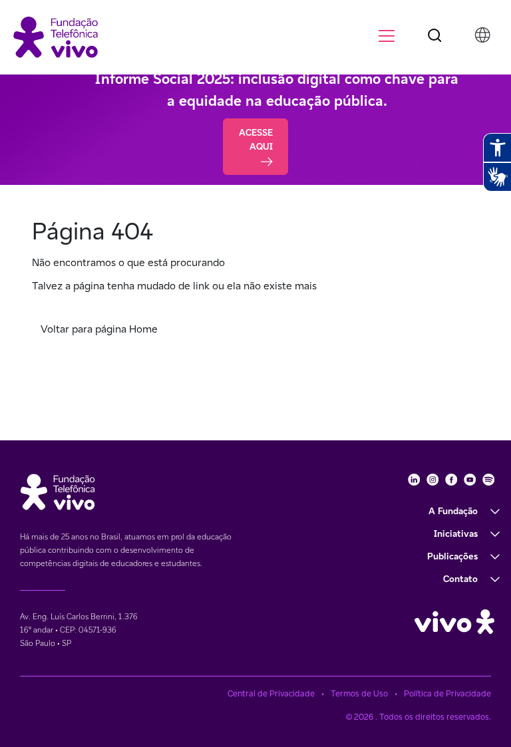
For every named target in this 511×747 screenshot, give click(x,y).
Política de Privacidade (447, 693)
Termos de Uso (359, 693)
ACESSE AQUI (256, 139)
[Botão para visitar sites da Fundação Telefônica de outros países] (482, 35)
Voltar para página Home (99, 329)
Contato (460, 579)
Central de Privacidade (271, 693)
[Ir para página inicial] (55, 36)
